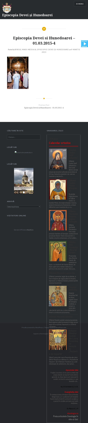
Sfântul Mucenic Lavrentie (62, 273)
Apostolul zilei (72, 370)
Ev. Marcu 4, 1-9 (72, 409)
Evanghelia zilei (71, 392)
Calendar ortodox (60, 143)
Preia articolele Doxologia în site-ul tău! (65, 418)
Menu (80, 4)
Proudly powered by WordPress (32, 327)
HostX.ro (30, 230)
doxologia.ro (72, 413)
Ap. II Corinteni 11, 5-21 (69, 387)
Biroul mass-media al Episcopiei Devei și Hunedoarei (42, 49)
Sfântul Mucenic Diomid (60, 316)
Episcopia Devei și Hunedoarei (27, 15)
